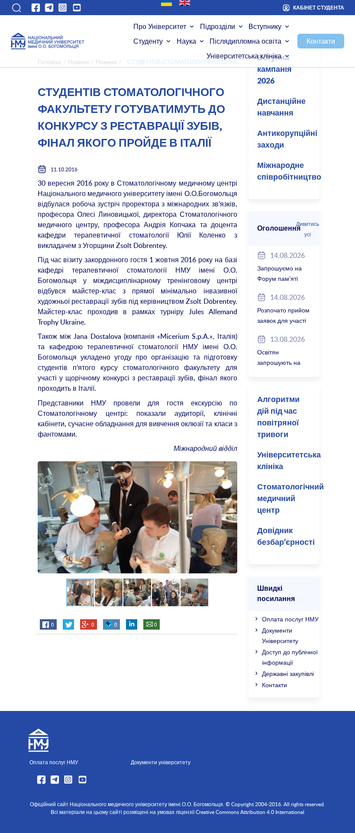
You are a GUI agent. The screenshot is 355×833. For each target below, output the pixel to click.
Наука (186, 41)
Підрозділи (217, 26)
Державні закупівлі (288, 673)
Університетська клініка (244, 56)
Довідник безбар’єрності (286, 537)
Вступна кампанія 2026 (274, 69)
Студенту (148, 41)
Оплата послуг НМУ (290, 619)
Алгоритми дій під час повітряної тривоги (278, 417)
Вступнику (264, 26)
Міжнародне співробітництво (288, 171)
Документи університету (160, 762)
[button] (16, 8)
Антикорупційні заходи (287, 139)
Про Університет (159, 26)
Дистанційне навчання (281, 107)
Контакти (321, 41)
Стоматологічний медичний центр (288, 499)
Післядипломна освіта (245, 41)
